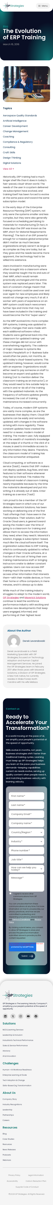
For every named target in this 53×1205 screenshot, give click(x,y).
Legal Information (36, 1175)
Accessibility (12, 1181)
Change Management (15, 131)
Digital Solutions (12, 163)
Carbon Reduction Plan (36, 1181)
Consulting (9, 147)
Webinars (7, 1160)
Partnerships (8, 1115)
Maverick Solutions (35, 597)
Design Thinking (12, 157)
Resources (7, 1144)
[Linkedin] (5, 1016)
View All (7, 169)
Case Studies (8, 1139)
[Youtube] (28, 1016)
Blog (5, 26)
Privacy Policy (14, 1175)
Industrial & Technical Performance (18, 1040)
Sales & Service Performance (15, 1045)
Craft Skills (9, 152)
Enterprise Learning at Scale (15, 1075)
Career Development (15, 126)
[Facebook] (36, 1016)
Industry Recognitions (12, 1104)
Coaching (8, 136)
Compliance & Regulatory (18, 142)
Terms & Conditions (21, 919)
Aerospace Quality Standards (20, 115)
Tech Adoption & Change (14, 1080)
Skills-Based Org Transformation (17, 1085)
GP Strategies (11, 597)
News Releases (9, 1149)
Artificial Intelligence (14, 120)
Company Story (10, 1099)
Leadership (7, 1109)
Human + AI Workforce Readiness (17, 1069)
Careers (6, 1120)
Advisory (6, 1051)
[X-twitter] (13, 1016)
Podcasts (7, 1155)
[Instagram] (20, 1016)
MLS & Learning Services (13, 1029)
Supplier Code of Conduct (27, 1187)
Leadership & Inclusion (13, 1035)
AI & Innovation (9, 1056)
